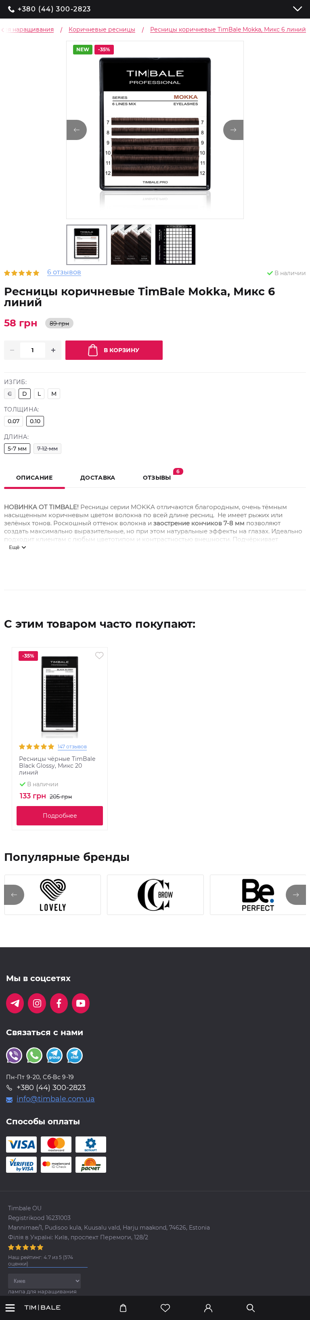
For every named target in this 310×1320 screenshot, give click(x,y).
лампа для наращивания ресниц (42, 1294)
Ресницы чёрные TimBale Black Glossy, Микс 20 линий (57, 766)
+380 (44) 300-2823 (54, 9)
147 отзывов (72, 747)
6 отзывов (64, 272)
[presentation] (14, 895)
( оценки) (40, 1260)
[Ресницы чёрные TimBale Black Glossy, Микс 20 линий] (60, 695)
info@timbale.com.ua (56, 1099)
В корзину (121, 350)
